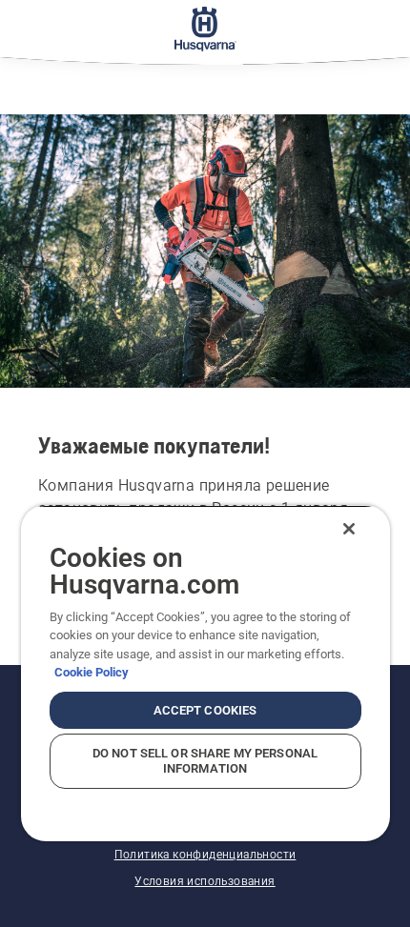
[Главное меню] (205, 29)
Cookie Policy (91, 672)
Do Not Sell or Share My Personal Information (205, 761)
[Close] (349, 528)
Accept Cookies (205, 710)
